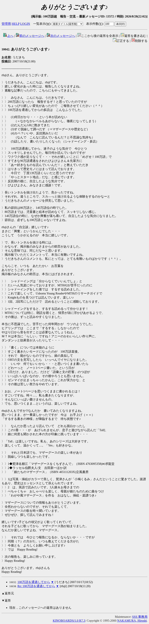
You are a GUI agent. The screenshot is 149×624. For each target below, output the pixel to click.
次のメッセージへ (62, 35)
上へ (10, 35)
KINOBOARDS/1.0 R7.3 (69, 620)
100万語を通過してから (33, 582)
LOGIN (25, 23)
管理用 (6, 23)
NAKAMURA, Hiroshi (132, 620)
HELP (15, 23)
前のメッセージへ (31, 35)
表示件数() (94, 23)
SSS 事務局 (139, 616)
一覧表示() (41, 23)
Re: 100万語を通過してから (36, 586)
